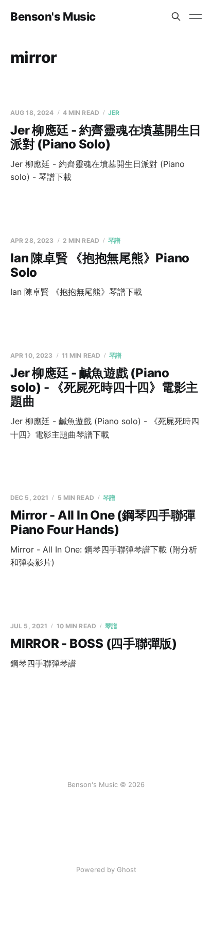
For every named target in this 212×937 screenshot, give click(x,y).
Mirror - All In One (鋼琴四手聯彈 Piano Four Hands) (103, 522)
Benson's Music (53, 16)
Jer (113, 112)
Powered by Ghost (106, 869)
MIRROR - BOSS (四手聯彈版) (93, 643)
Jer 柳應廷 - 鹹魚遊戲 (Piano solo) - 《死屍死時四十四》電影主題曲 (104, 387)
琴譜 (114, 240)
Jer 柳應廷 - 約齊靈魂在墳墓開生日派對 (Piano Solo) (105, 137)
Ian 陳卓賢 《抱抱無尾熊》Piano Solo (99, 265)
